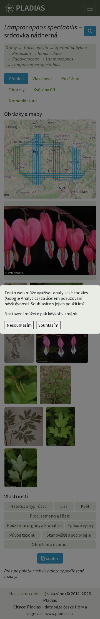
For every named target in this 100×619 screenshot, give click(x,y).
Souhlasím (48, 325)
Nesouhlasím (19, 325)
